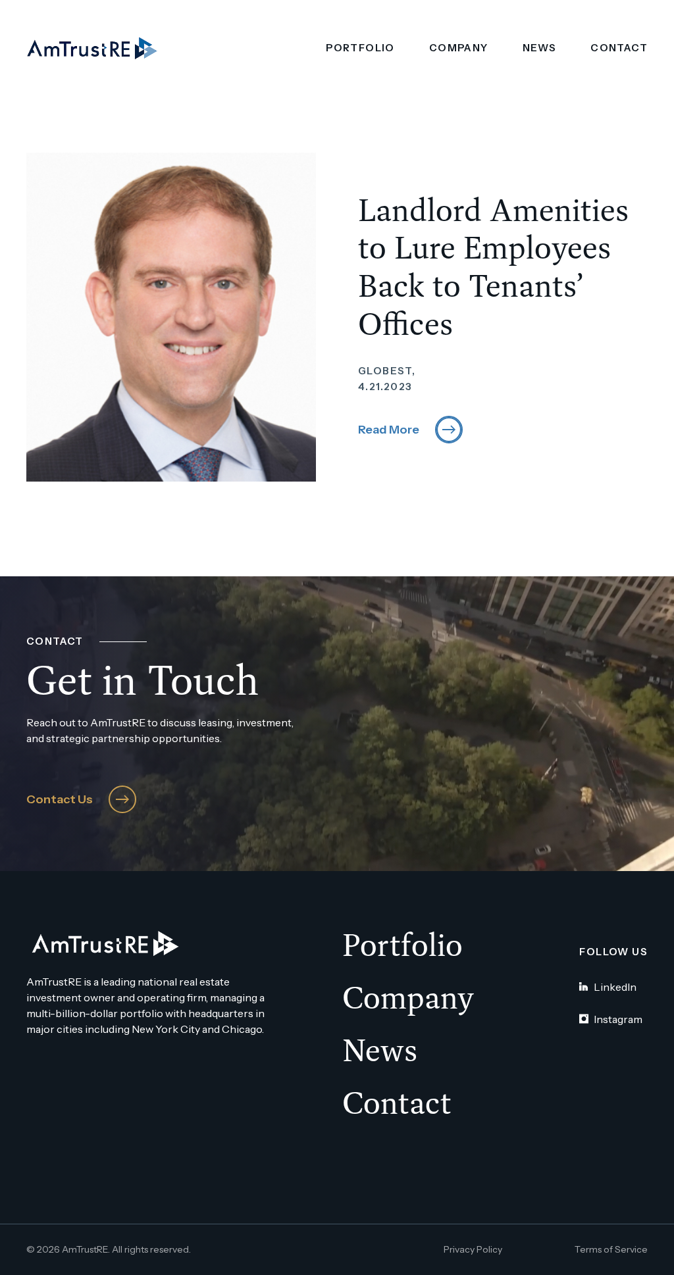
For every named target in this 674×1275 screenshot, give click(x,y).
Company (458, 47)
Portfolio (360, 47)
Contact (619, 47)
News (540, 47)
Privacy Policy (473, 1249)
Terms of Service (611, 1249)
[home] (92, 48)
